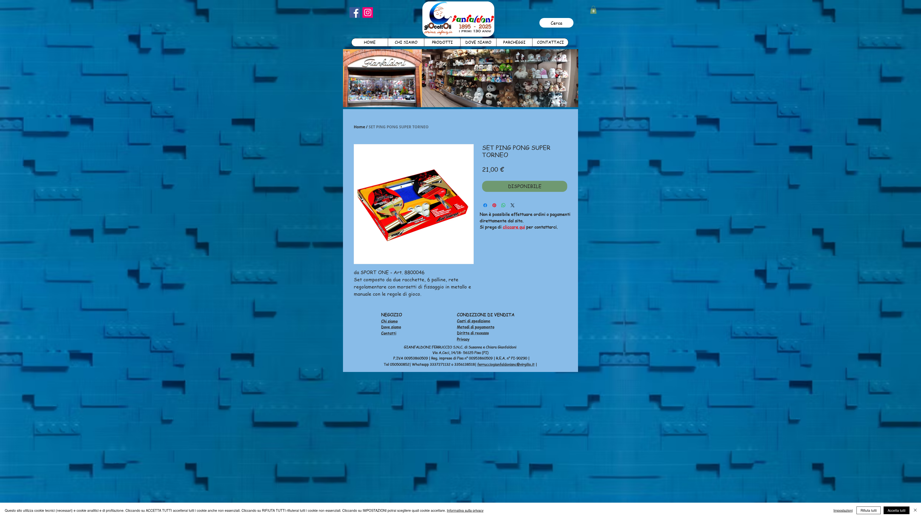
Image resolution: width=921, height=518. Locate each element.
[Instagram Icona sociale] (367, 12)
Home (359, 127)
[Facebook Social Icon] (354, 12)
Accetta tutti (896, 510)
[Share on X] (512, 205)
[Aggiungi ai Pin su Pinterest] (494, 205)
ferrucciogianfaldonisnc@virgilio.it (506, 364)
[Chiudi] (915, 510)
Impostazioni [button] (843, 510)
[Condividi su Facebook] (485, 205)
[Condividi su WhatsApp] (503, 205)
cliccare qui (514, 227)
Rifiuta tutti (869, 510)
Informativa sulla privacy (465, 510)
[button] (593, 10)
